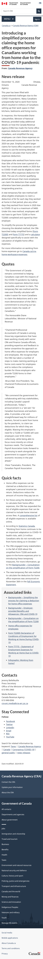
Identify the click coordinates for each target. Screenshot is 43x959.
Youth (4, 917)
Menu (7, 18)
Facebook (10, 721)
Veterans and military (11, 912)
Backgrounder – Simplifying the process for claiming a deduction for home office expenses (23, 600)
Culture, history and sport (12, 876)
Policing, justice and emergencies (15, 881)
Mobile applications (10, 938)
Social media (7, 932)
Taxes (13, 746)
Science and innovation (11, 902)
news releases (23, 752)
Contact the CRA (8, 782)
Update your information (12, 787)
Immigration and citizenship (13, 834)
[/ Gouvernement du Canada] (16, 3)
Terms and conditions (11, 948)
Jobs (3, 828)
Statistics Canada (27, 526)
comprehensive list (28, 515)
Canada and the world (11, 891)
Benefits (5, 849)
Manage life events (9, 923)
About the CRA (8, 792)
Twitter (9, 724)
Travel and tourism (9, 839)
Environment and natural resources (16, 865)
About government (10, 820)
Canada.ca (6, 25)
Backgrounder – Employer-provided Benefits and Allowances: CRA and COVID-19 (22, 611)
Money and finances (10, 897)
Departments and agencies (13, 814)
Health (4, 855)
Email (8, 730)
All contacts (6, 809)
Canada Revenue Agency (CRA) (25, 25)
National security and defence (14, 870)
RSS (7, 733)
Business (5, 844)
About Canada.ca (9, 943)
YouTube (10, 736)
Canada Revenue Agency (20, 68)
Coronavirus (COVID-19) (23, 749)
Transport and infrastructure (14, 886)
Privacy (5, 953)
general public (8, 752)
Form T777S (18, 234)
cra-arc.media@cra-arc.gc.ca (15, 703)
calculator (35, 234)
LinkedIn (10, 727)
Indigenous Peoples (10, 907)
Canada (6, 749)
